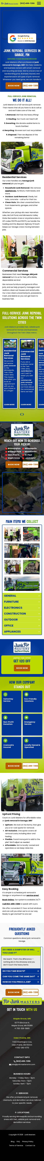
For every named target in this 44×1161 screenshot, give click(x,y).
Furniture (11, 602)
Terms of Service (16, 1145)
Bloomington (14, 448)
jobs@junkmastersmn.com (23, 1064)
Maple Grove (14, 458)
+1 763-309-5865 (22, 1028)
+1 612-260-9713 (22, 1047)
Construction (15, 613)
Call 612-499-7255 (11, 904)
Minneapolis (31, 448)
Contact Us (30, 1145)
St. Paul (28, 455)
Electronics (13, 608)
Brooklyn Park (14, 451)
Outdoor (11, 619)
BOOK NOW (13, 85)
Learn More (9, 404)
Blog (12, 1141)
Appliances (12, 631)
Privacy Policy (27, 1141)
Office (8, 625)
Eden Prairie (13, 455)
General (10, 596)
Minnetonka (30, 451)
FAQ (18, 1141)
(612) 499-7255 (27, 3)
